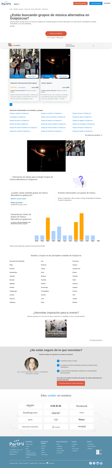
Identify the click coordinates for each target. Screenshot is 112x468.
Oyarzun (12, 298)
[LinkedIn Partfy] (97, 463)
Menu (16, 4)
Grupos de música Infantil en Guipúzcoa (53, 124)
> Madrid (42, 448)
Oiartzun (75, 283)
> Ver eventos (59, 452)
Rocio (18, 372)
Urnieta (12, 294)
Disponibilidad (32, 76)
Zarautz (75, 265)
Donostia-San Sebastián (17, 261)
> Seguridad (89, 448)
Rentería (43, 265)
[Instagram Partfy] (94, 463)
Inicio (11, 9)
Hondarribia (13, 272)
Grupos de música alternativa (32, 9)
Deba (42, 302)
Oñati (74, 280)
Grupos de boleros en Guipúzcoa (51, 120)
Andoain (75, 276)
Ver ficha (47, 76)
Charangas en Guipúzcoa (18, 117)
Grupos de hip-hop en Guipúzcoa (51, 131)
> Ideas (73, 446)
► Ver (17, 76)
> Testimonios (74, 450)
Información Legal (13, 463)
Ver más (12, 26)
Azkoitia (43, 280)
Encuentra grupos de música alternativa (71, 383)
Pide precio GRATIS (56, 33)
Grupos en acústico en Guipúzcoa (51, 113)
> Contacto (27, 457)
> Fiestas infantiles (60, 450)
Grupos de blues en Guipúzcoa (19, 120)
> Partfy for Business (91, 446)
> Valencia (43, 452)
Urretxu (75, 291)
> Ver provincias (44, 454)
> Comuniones (59, 448)
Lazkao (75, 298)
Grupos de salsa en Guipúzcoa (82, 117)
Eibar (11, 265)
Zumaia (12, 287)
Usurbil (43, 294)
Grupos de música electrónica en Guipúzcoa (23, 127)
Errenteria (76, 261)
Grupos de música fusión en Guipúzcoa (53, 127)
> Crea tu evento (75, 448)
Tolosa (43, 268)
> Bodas (58, 444)
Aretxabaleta (45, 291)
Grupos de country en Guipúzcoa (20, 131)
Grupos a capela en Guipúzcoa (19, 113)
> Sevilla (42, 450)
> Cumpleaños (59, 446)
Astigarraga (13, 291)
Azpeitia (12, 276)
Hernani (12, 268)
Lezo (42, 298)
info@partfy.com (13, 454)
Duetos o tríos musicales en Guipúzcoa (53, 117)
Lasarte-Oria (76, 268)
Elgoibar (12, 283)
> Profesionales (90, 444)
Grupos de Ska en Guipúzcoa (19, 124)
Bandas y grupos (18, 9)
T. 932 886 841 (13, 449)
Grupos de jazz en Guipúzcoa (82, 113)
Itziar (42, 272)
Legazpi (75, 287)
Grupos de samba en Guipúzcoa (83, 131)
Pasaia (75, 272)
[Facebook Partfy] (90, 463)
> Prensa (27, 446)
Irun (42, 261)
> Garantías (27, 450)
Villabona (12, 302)
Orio (74, 294)
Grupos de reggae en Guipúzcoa (83, 120)
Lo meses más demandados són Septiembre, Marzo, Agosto (20, 223)
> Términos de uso (30, 454)
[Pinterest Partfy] (101, 463)
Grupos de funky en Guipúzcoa (82, 127)
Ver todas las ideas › (96, 340)
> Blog (26, 448)
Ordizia (43, 283)
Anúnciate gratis (96, 3)
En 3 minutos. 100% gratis (55, 37)
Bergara (43, 276)
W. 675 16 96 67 (13, 452)
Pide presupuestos (80, 3)
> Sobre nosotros (29, 444)
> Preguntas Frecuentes (30, 452)
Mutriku (75, 302)
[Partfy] (8, 3)
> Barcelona (43, 445)
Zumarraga (44, 287)
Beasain (12, 280)
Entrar (107, 3)
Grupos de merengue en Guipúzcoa (84, 124)
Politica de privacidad (23, 463)
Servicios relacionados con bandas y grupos (26, 110)
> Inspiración (74, 444)
